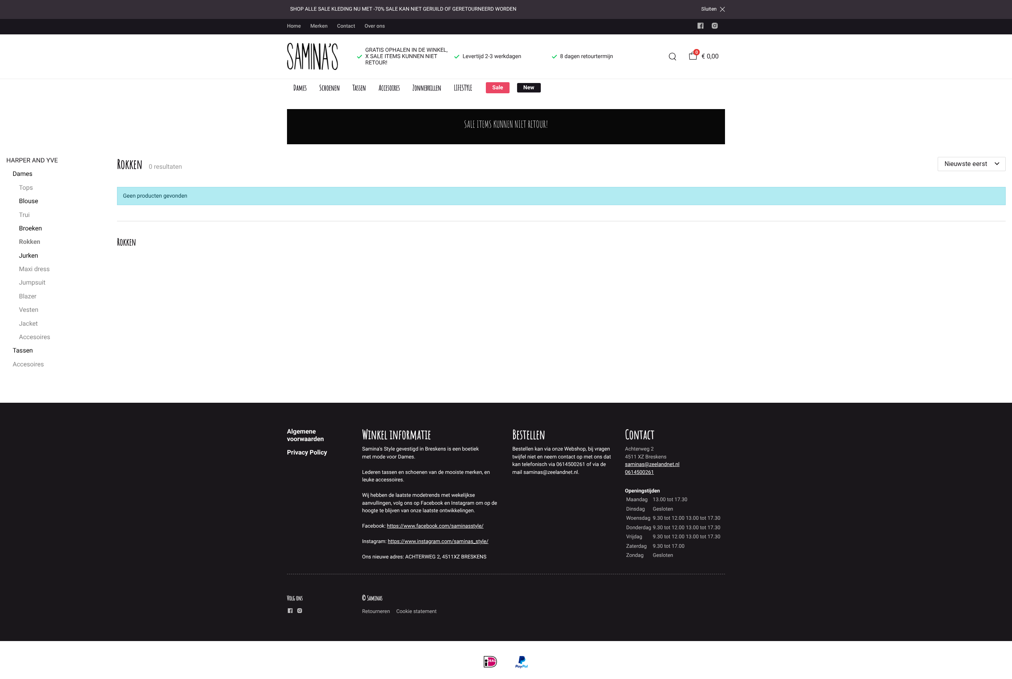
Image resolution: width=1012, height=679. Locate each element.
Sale (497, 88)
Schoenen (329, 87)
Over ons (374, 26)
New (528, 88)
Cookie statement (416, 612)
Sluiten (709, 9)
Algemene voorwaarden (305, 435)
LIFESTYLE (463, 87)
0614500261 (639, 472)
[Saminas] (312, 56)
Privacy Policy (307, 452)
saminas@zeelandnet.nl (652, 465)
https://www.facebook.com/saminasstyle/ (435, 526)
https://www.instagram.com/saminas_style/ (438, 542)
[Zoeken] (672, 56)
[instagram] (715, 27)
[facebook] (700, 27)
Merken (319, 26)
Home (294, 26)
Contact (346, 26)
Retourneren (376, 612)
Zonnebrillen (426, 87)
